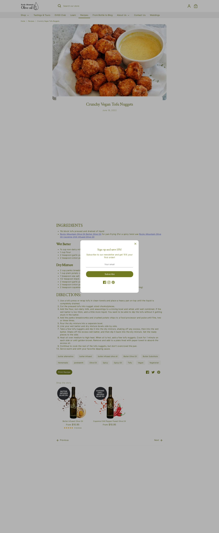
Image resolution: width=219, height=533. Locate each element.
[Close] (135, 243)
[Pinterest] (113, 282)
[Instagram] (108, 282)
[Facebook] (104, 282)
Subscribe (110, 274)
